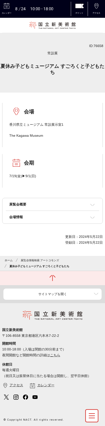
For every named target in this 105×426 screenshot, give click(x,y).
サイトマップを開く (52, 294)
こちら (55, 355)
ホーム (9, 260)
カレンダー (45, 385)
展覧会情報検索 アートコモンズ (40, 260)
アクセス (16, 385)
